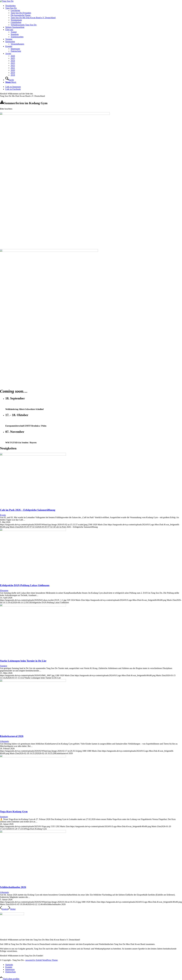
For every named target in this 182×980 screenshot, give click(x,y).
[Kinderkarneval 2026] (33, 681)
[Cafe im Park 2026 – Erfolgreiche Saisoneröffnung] (33, 455)
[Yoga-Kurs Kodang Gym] (33, 756)
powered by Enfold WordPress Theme (41, 960)
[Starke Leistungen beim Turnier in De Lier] (33, 606)
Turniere (3, 666)
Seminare (4, 817)
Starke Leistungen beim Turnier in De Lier (23, 660)
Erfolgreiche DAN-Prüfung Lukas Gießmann (24, 585)
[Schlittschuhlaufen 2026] (33, 832)
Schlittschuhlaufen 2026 (13, 887)
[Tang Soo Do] (6, 1)
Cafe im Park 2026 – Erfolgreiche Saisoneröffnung (27, 510)
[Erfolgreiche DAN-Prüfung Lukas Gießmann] (33, 530)
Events (3, 515)
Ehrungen (4, 590)
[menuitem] (93, 6)
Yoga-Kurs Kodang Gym (14, 811)
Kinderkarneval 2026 (11, 736)
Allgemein (4, 741)
